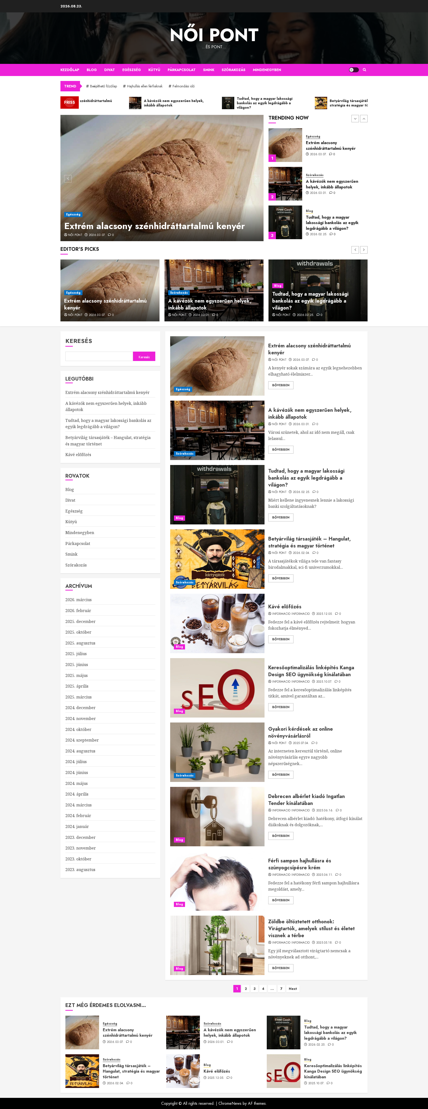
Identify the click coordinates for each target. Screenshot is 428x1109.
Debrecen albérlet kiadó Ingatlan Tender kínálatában (306, 800)
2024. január (77, 826)
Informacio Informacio (291, 614)
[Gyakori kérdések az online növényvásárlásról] (217, 752)
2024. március (78, 805)
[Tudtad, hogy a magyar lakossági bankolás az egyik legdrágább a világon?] (285, 184)
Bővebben (281, 385)
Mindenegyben (267, 69)
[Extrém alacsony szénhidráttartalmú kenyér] (162, 178)
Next (293, 988)
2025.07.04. (301, 743)
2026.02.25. (318, 196)
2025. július (76, 653)
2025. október (78, 632)
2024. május (76, 783)
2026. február (78, 610)
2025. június (76, 664)
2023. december (80, 837)
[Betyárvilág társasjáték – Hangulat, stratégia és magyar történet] (285, 222)
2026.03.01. (318, 154)
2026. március (78, 599)
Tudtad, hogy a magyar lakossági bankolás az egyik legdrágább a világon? (332, 184)
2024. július (76, 761)
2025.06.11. (324, 875)
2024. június (76, 772)
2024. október (78, 729)
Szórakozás (233, 69)
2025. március (78, 697)
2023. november (80, 848)
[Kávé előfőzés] (217, 623)
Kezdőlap (69, 69)
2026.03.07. (97, 235)
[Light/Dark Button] (354, 69)
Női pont (214, 35)
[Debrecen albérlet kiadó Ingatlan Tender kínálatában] (217, 816)
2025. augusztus (80, 643)
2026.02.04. (318, 234)
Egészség (131, 69)
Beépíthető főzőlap (103, 86)
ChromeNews (229, 1103)
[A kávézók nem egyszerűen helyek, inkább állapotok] (285, 145)
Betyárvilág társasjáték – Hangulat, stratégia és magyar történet (334, 222)
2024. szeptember (82, 740)
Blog (92, 69)
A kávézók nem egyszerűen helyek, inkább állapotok (332, 145)
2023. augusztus (80, 869)
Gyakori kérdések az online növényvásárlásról (300, 732)
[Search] (364, 70)
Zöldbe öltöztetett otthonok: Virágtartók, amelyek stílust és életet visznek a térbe (311, 928)
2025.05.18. (324, 943)
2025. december (80, 621)
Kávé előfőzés (284, 606)
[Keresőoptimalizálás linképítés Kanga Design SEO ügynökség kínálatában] (217, 688)
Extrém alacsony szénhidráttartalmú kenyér (154, 225)
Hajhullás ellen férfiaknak (144, 86)
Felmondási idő (184, 86)
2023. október (78, 859)
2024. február (78, 815)
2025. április (76, 686)
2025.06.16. (325, 811)
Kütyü (154, 69)
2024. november (80, 718)
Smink (208, 69)
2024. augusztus (80, 751)
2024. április (76, 794)
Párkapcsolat (182, 69)
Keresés (78, 340)
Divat (109, 69)
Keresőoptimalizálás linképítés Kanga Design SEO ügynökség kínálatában (311, 671)
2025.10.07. (324, 682)
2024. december (80, 707)
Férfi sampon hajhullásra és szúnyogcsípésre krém (299, 864)
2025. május (76, 675)
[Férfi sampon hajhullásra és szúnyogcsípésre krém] (217, 881)
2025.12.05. (324, 614)
